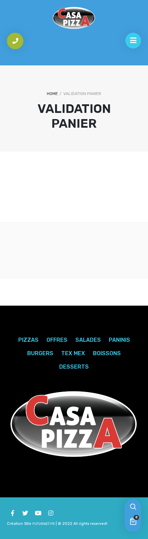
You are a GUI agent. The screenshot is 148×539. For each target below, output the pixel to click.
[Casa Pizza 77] (74, 18)
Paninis (119, 340)
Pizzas (28, 340)
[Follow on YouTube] (37, 513)
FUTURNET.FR (43, 524)
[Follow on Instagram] (50, 513)
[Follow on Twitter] (25, 513)
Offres (56, 340)
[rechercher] (133, 507)
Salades (88, 340)
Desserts (74, 366)
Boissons (107, 353)
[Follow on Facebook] (12, 513)
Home (52, 93)
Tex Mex (73, 353)
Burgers (40, 353)
